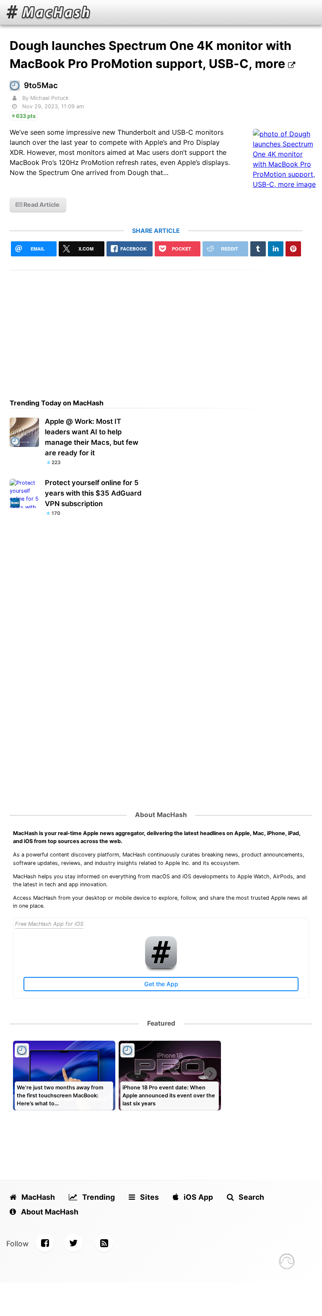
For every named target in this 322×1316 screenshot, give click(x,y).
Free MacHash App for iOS (49, 924)
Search (250, 1197)
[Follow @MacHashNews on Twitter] (73, 1243)
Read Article (41, 204)
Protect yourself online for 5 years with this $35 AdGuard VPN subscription (93, 493)
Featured (161, 1023)
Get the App (161, 983)
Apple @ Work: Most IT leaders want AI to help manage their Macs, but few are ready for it (91, 437)
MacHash (37, 1197)
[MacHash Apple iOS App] (161, 966)
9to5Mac (41, 85)
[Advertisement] (156, 329)
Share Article (156, 230)
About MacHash (161, 815)
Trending (97, 1197)
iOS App (197, 1197)
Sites (148, 1197)
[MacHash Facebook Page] (45, 1243)
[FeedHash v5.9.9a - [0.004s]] (287, 1262)
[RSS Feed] (104, 1243)
